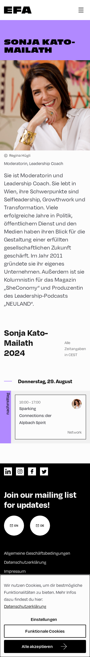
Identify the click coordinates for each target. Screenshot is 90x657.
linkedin (8, 471)
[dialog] (45, 616)
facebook (32, 471)
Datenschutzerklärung (25, 562)
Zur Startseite (18, 10)
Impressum (15, 571)
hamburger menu (81, 10)
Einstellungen (44, 619)
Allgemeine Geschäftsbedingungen (37, 553)
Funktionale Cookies (44, 631)
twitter (44, 471)
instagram (20, 471)
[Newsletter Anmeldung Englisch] (14, 526)
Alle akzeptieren (37, 646)
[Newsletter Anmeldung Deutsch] (40, 526)
